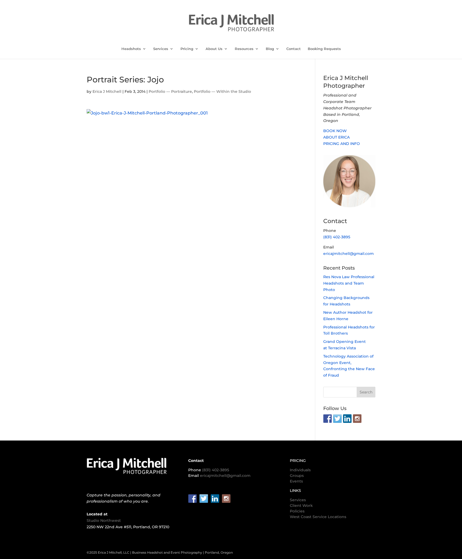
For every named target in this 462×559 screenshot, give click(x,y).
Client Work (301, 505)
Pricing (186, 49)
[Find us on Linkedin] (347, 418)
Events (296, 481)
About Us (214, 49)
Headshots (131, 49)
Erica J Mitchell (107, 91)
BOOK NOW (335, 130)
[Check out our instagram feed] (357, 418)
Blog (270, 49)
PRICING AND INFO (341, 143)
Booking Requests (324, 49)
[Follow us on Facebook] (327, 418)
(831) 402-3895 (336, 237)
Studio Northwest (104, 520)
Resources (244, 49)
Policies (297, 511)
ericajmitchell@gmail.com (348, 253)
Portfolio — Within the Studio (222, 91)
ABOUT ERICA (336, 137)
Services (160, 49)
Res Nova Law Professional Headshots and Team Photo (348, 283)
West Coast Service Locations (318, 516)
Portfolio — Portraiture (170, 91)
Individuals (300, 470)
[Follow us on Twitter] (337, 418)
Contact (293, 49)
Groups (297, 475)
